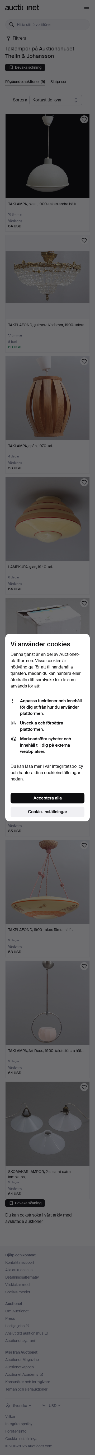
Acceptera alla (48, 798)
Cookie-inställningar (47, 812)
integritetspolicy (67, 766)
